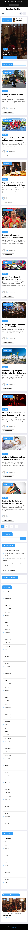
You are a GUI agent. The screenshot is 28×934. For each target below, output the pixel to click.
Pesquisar (7, 534)
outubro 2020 (7, 793)
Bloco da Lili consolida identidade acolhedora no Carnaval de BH (12, 236)
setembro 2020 (8, 796)
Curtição (5, 321)
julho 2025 (7, 615)
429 (12, 526)
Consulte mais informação (10, 57)
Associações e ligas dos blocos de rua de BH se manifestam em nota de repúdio (11, 278)
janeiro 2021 (7, 782)
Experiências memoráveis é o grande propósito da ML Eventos (13, 184)
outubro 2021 (7, 752)
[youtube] (18, 5)
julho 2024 (7, 653)
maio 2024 (7, 660)
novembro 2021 (8, 748)
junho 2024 (7, 656)
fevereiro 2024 (8, 670)
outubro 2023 (7, 680)
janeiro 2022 (7, 741)
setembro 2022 (8, 724)
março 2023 (7, 704)
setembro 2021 (8, 755)
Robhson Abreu (8, 886)
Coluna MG (7, 848)
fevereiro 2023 (8, 707)
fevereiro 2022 (8, 738)
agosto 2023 (7, 687)
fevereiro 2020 (8, 820)
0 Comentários (12, 108)
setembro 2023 (8, 683)
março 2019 (7, 823)
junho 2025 (7, 619)
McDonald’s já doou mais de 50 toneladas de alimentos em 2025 (13, 458)
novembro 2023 (8, 677)
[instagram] (16, 5)
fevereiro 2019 (7, 827)
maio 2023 (7, 697)
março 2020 (7, 816)
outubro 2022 (7, 721)
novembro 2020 (8, 789)
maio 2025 (7, 622)
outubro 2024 (7, 643)
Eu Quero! (7, 865)
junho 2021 (7, 765)
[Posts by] (4, 26)
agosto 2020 (7, 799)
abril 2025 (7, 626)
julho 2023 (7, 690)
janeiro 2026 (7, 595)
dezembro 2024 (8, 639)
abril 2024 (7, 663)
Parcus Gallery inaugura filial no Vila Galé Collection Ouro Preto (13, 371)
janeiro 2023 (7, 711)
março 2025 (7, 629)
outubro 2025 (7, 605)
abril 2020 (7, 813)
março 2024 (7, 666)
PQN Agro (7, 882)
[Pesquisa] (21, 13)
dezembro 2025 (8, 598)
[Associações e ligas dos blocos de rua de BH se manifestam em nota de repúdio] (14, 265)
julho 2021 (7, 762)
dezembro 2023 (8, 673)
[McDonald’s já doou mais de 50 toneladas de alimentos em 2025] (14, 443)
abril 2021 (7, 772)
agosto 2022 (7, 728)
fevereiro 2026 (8, 591)
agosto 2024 (7, 649)
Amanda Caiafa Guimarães (17, 48)
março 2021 (7, 775)
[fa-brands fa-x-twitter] (12, 5)
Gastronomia (7, 872)
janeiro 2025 (7, 636)
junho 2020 (7, 806)
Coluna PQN (7, 852)
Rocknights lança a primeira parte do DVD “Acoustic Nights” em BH (13, 325)
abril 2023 (7, 700)
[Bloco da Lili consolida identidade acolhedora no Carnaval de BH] (14, 218)
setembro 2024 (8, 646)
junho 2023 (7, 694)
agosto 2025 (7, 612)
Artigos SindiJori (8, 838)
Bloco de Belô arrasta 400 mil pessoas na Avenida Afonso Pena (13, 139)
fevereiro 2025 (8, 632)
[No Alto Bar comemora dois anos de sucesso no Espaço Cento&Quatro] (14, 400)
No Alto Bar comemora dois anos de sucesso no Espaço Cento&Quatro (13, 414)
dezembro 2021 (8, 745)
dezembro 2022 (8, 714)
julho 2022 (7, 731)
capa (10, 50)
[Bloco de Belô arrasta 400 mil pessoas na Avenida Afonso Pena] (14, 124)
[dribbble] (14, 5)
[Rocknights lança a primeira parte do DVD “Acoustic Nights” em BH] (14, 310)
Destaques (5, 91)
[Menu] (3, 13)
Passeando (7, 879)
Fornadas (6, 869)
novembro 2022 (8, 718)
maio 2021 (7, 769)
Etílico (6, 862)
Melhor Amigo (7, 876)
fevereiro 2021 (7, 779)
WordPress (15, 928)
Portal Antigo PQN (13, 9)
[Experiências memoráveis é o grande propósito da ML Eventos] (14, 168)
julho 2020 (7, 803)
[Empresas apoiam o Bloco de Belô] (14, 79)
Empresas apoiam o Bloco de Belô (12, 95)
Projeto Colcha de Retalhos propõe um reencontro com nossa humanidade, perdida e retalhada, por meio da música (13, 502)
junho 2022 (7, 735)
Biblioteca (7, 841)
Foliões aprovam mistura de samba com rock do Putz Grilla (14, 53)
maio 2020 (7, 810)
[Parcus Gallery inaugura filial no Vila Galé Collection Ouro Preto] (14, 356)
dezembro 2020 (8, 786)
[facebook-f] (10, 5)
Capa (6, 48)
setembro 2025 (8, 608)
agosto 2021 (7, 758)
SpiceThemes (14, 930)
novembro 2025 (8, 602)
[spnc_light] (24, 13)
